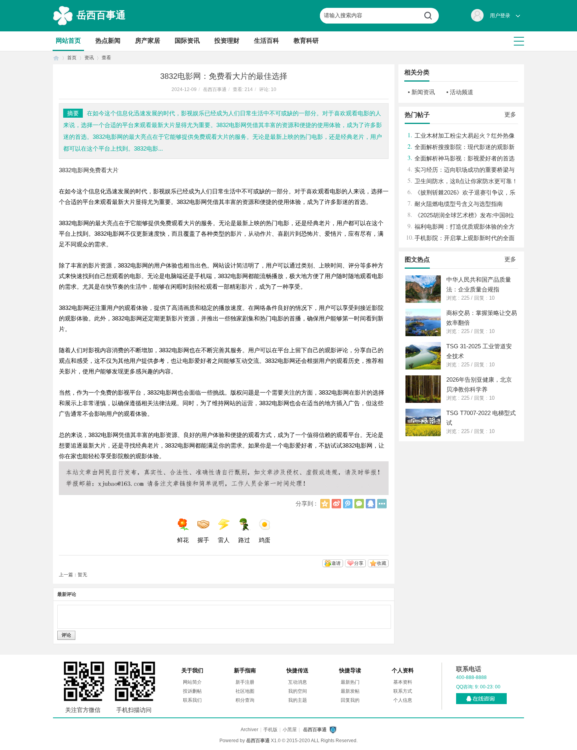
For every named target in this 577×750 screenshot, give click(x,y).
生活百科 (266, 40)
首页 (56, 58)
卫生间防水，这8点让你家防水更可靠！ (466, 181)
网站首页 (68, 40)
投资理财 (226, 40)
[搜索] (431, 16)
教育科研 (306, 40)
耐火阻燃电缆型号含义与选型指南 (458, 203)
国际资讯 (187, 40)
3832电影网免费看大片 (89, 170)
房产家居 (147, 40)
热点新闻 (108, 40)
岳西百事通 (101, 14)
